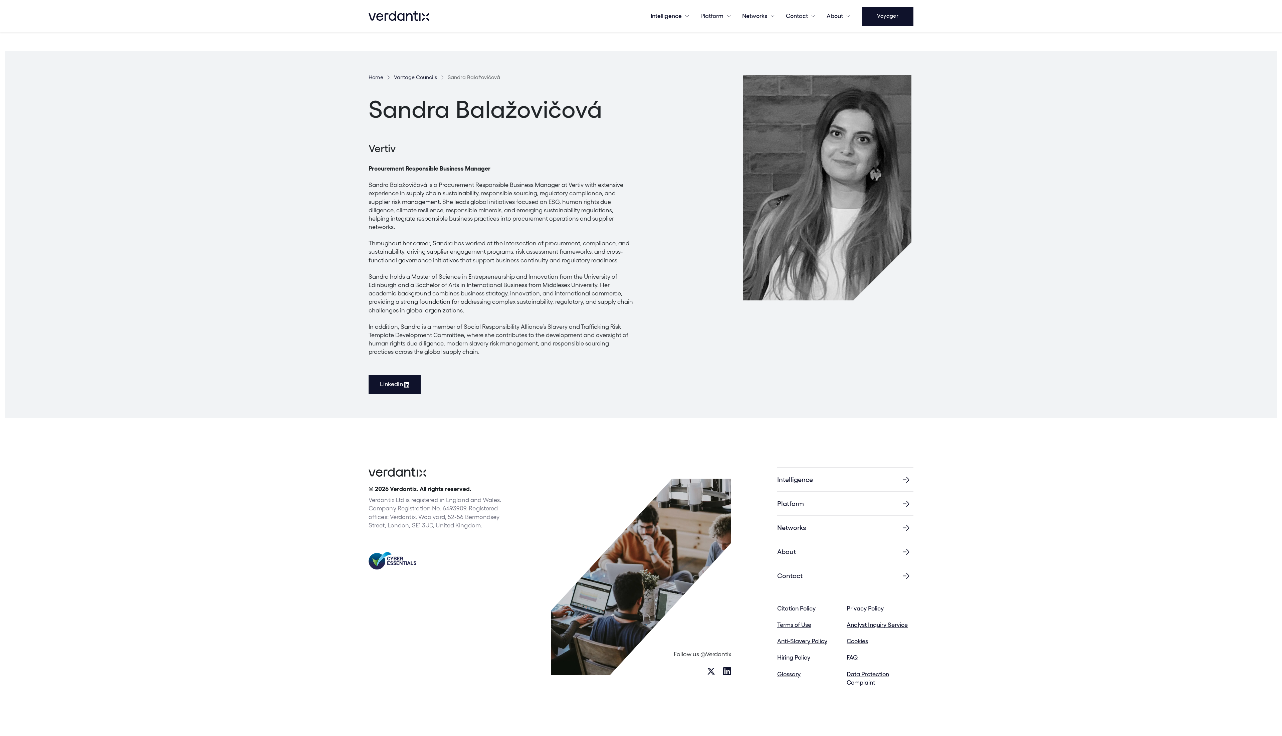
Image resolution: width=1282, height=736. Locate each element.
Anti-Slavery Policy (802, 641)
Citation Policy (796, 608)
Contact (797, 15)
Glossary (789, 674)
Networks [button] (754, 15)
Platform (711, 15)
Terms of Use (794, 624)
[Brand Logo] (399, 16)
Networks (791, 528)
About (835, 15)
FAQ (852, 657)
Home (376, 77)
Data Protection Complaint (868, 678)
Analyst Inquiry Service (877, 624)
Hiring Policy (793, 657)
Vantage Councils (415, 77)
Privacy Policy (865, 608)
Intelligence (666, 15)
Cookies (857, 641)
